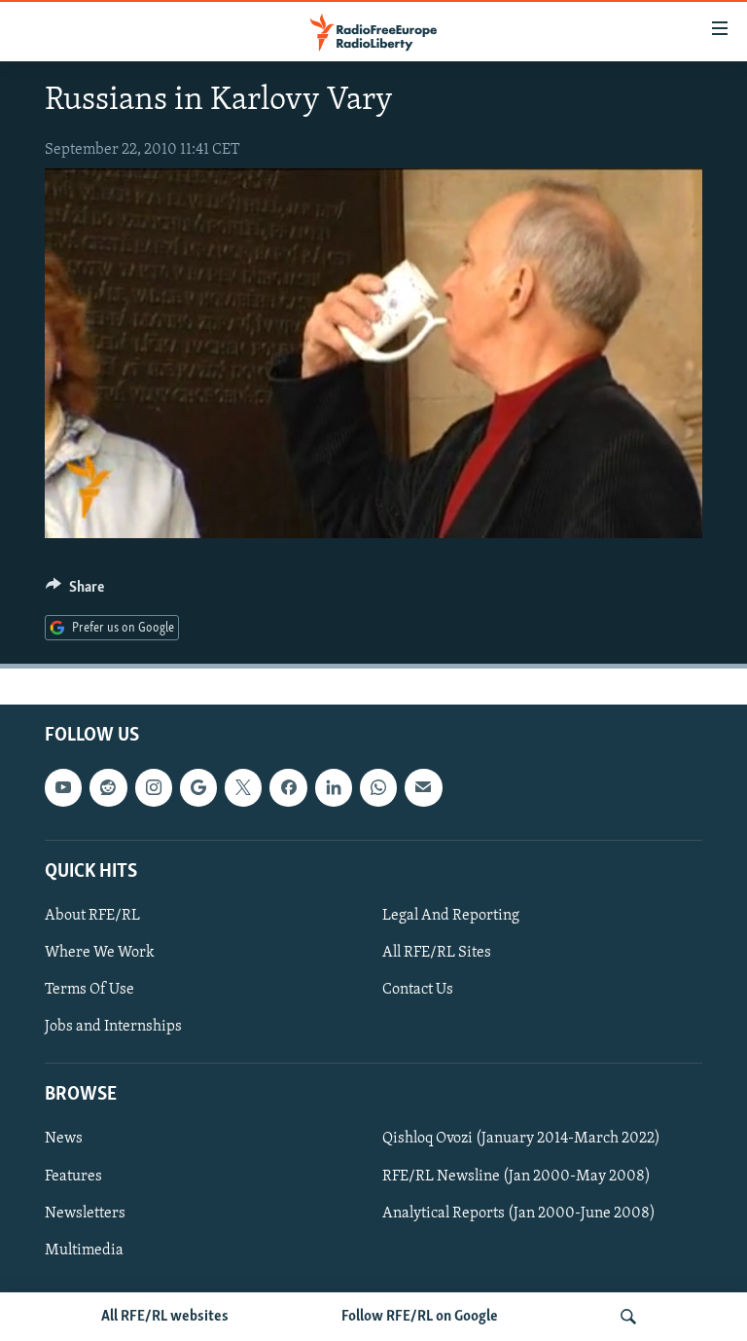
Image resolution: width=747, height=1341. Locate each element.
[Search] (628, 1316)
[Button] (75, 591)
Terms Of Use (89, 989)
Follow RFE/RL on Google (419, 1316)
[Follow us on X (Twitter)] (243, 787)
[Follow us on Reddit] (107, 787)
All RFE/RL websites (165, 1316)
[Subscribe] (423, 787)
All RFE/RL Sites (436, 952)
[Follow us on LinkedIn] (333, 787)
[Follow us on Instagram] (153, 787)
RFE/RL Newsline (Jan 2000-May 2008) (516, 1175)
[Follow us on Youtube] (63, 787)
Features (73, 1175)
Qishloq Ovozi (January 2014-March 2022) (521, 1138)
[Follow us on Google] (198, 787)
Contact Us (417, 989)
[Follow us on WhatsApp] (378, 787)
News (64, 1138)
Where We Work (100, 952)
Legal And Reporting (450, 916)
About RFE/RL (92, 916)
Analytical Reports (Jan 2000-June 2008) (519, 1212)
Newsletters (85, 1212)
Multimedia (84, 1249)
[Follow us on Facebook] (287, 787)
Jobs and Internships (113, 1026)
